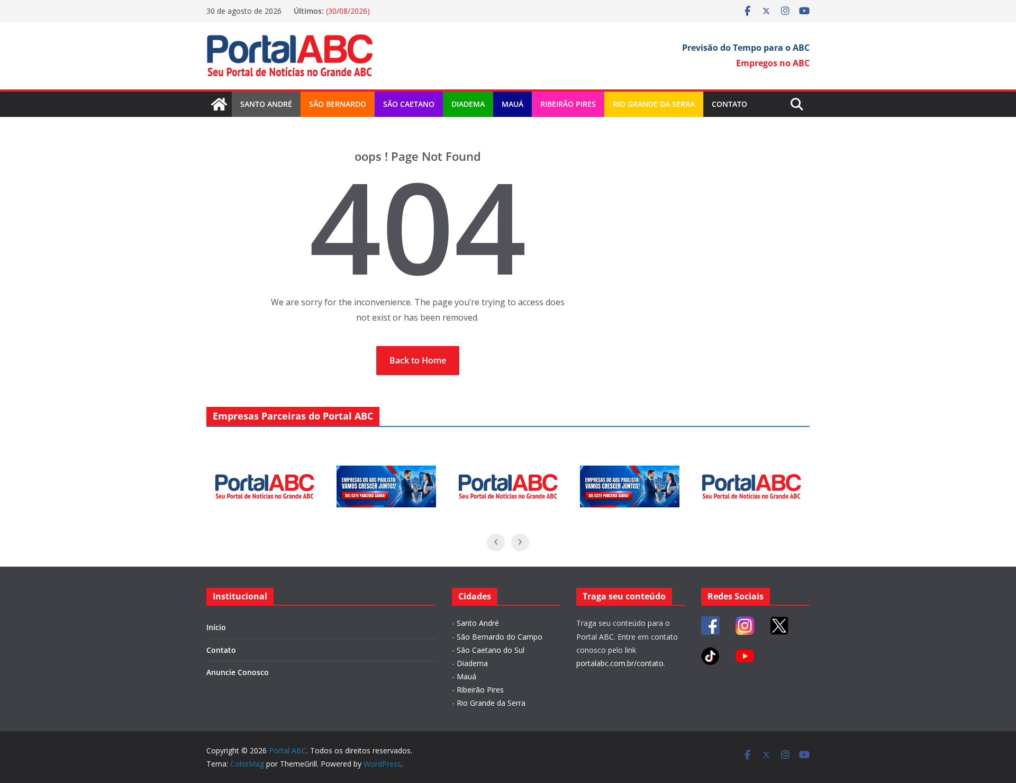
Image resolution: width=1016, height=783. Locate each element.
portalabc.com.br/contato (620, 663)
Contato (729, 104)
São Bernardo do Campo (499, 637)
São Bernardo (337, 104)
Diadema (468, 104)
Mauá (512, 104)
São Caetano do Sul (490, 650)
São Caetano (408, 104)
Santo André (266, 104)
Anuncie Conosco (237, 672)
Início (216, 627)
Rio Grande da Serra (654, 104)
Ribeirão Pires (568, 104)
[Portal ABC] (219, 104)
